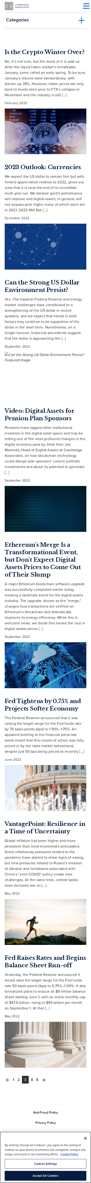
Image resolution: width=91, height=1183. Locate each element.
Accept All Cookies (45, 1175)
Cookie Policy (69, 1154)
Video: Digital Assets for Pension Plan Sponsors (39, 414)
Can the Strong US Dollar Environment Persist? (42, 286)
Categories (17, 19)
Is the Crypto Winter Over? (44, 52)
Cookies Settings (45, 1164)
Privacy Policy (45, 1122)
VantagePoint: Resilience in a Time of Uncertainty (45, 828)
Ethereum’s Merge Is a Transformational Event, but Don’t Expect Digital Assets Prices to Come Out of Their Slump (43, 559)
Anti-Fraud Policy (45, 1112)
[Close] (85, 1138)
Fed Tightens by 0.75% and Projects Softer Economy (43, 705)
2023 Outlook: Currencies (43, 167)
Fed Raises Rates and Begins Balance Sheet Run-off (45, 961)
